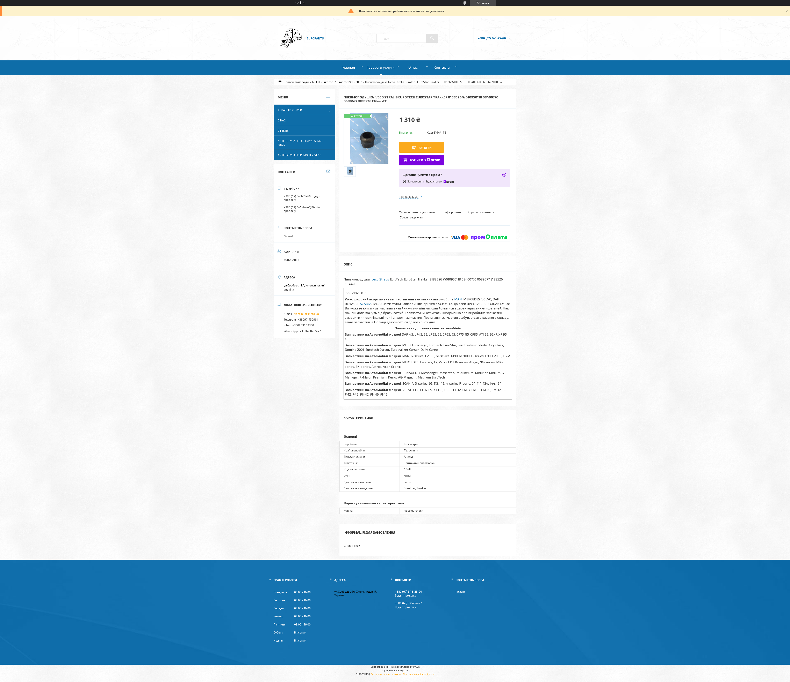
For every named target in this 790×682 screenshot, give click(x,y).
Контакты (441, 67)
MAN (458, 299)
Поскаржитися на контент (386, 674)
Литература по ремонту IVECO (299, 155)
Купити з (418, 160)
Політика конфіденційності (418, 674)
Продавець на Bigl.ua (395, 670)
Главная (348, 67)
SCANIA (365, 304)
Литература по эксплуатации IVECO (300, 142)
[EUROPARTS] (290, 49)
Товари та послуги (296, 82)
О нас (413, 67)
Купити (425, 148)
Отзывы (283, 130)
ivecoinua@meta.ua (306, 313)
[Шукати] (432, 38)
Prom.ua (415, 666)
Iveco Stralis (380, 279)
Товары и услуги (381, 67)
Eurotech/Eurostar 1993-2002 (342, 82)
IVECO (316, 82)
